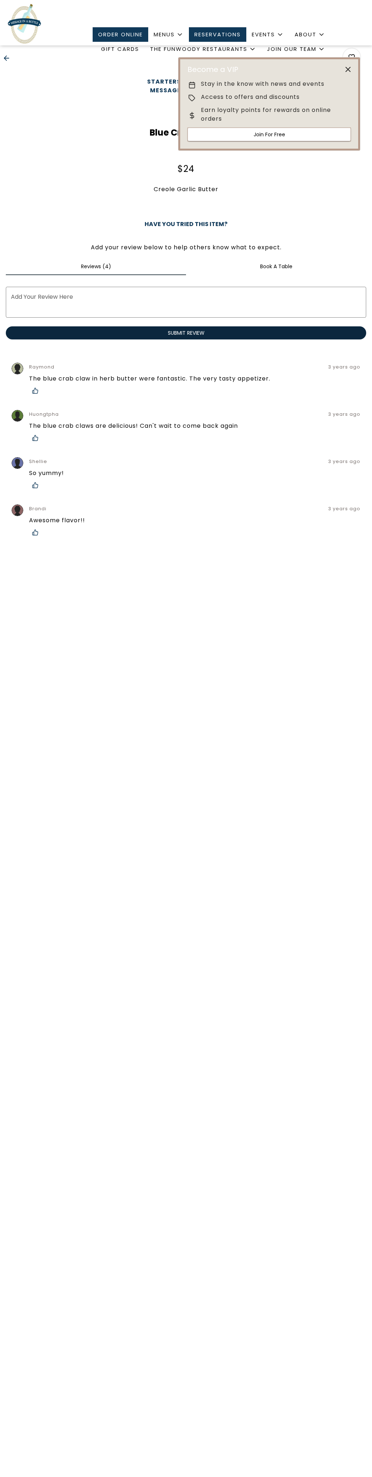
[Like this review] (37, 390)
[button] (168, 34)
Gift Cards (120, 49)
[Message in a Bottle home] (24, 23)
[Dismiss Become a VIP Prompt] (348, 69)
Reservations (217, 34)
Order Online (120, 34)
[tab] (96, 266)
